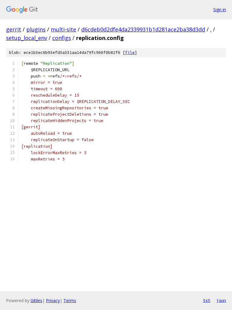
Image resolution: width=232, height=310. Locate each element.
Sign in (219, 9)
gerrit (13, 29)
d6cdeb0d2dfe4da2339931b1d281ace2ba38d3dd (143, 29)
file (130, 52)
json (221, 300)
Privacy (53, 300)
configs (61, 37)
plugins (36, 29)
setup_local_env (26, 37)
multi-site (63, 29)
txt (206, 300)
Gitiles (36, 300)
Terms (69, 300)
